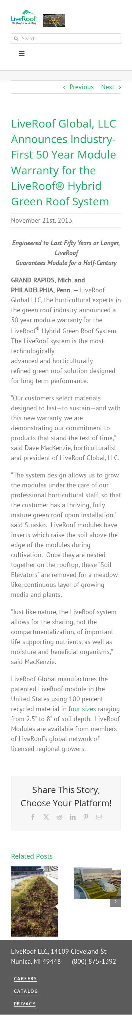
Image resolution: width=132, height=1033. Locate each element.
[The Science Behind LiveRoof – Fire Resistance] (34, 870)
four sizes (83, 709)
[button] (16, 901)
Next (107, 87)
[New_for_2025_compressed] (54, 17)
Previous (82, 87)
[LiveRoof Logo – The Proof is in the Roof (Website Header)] (24, 13)
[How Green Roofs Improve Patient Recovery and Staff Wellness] (97, 870)
